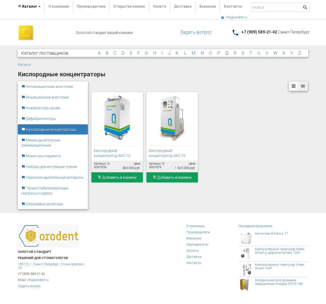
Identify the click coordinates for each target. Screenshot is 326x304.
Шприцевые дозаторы (44, 204)
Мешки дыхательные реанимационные (41, 142)
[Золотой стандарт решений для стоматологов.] (26, 32)
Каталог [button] (29, 6)
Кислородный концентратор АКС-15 (167, 153)
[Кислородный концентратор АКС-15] (172, 118)
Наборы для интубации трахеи (51, 167)
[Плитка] (293, 86)
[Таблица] (303, 86)
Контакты (233, 6)
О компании (58, 6)
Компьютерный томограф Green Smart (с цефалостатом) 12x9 (279, 250)
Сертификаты (197, 244)
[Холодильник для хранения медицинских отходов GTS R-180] (247, 284)
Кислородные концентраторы (50, 129)
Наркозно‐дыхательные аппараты (54, 177)
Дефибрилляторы (40, 119)
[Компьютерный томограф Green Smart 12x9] (247, 269)
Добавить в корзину (119, 177)
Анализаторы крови (42, 108)
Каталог (25, 65)
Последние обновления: (255, 226)
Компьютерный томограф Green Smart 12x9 (279, 266)
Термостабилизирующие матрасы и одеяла (45, 190)
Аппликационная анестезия (49, 86)
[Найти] (305, 8)
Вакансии (207, 6)
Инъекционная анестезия (47, 97)
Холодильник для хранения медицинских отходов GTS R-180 (279, 282)
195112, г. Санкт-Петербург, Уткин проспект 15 (51, 266)
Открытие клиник (129, 6)
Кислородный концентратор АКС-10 (112, 153)
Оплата (159, 6)
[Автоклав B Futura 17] (247, 238)
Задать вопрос (196, 32)
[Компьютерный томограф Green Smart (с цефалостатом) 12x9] (247, 253)
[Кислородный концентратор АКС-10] (117, 118)
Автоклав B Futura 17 (271, 233)
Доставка (183, 6)
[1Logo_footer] (48, 236)
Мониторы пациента (43, 156)
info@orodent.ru (236, 17)
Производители (91, 6)
